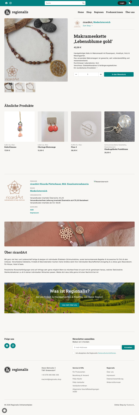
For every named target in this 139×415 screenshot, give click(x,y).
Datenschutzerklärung (115, 379)
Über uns (130, 12)
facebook (6, 3)
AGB (32, 210)
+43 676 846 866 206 (50, 375)
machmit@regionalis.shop (51, 379)
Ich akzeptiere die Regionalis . (96, 353)
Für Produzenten (79, 372)
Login (122, 3)
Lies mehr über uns (69, 305)
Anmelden (128, 347)
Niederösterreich (101, 22)
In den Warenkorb (119, 74)
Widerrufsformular (114, 382)
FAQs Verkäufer (78, 382)
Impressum (34, 213)
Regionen (99, 12)
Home (81, 12)
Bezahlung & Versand (81, 375)
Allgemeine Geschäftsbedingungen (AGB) (86, 390)
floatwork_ (131, 405)
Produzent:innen (114, 12)
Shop (89, 12)
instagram (10, 3)
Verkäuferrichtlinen (80, 386)
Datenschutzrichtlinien (107, 353)
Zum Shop (87, 26)
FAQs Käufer (77, 379)
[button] (4, 410)
